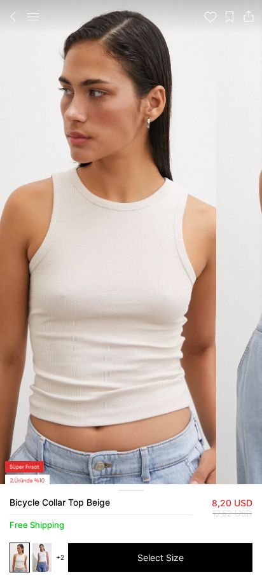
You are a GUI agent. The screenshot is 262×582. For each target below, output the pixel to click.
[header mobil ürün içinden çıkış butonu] (13, 16)
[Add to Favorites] (210, 17)
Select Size (160, 557)
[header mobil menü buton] (33, 16)
